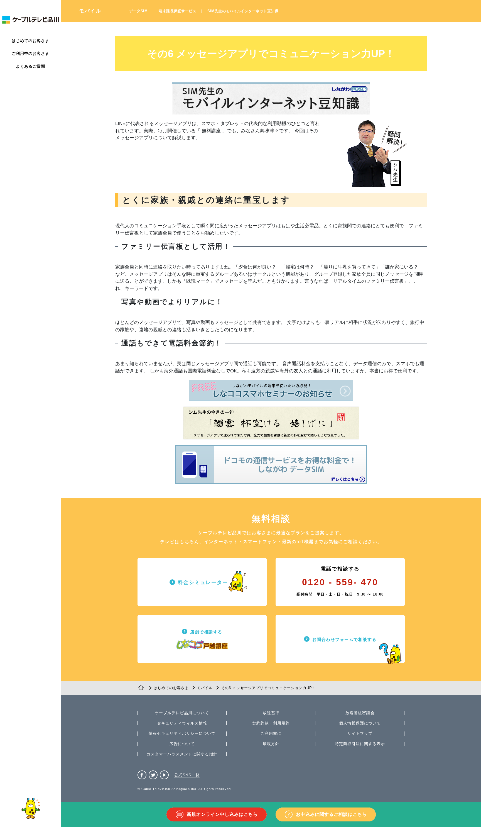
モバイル (90, 11)
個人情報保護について (360, 723)
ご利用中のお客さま (30, 53)
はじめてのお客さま (30, 40)
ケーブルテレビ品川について (182, 713)
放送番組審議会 (360, 713)
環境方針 (271, 743)
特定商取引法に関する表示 (360, 743)
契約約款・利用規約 (271, 723)
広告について (182, 743)
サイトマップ (359, 733)
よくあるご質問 (30, 66)
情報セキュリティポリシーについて (182, 733)
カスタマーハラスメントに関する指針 (181, 754)
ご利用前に (271, 733)
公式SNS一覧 (187, 775)
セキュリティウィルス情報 (182, 723)
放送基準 (271, 713)
